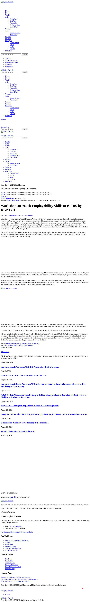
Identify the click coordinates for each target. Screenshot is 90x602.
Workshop (35, 344)
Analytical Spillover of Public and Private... (16, 577)
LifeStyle (8, 41)
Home (7, 11)
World (7, 15)
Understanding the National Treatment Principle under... (20, 579)
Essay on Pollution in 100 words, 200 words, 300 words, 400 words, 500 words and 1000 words (44, 414)
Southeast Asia (15, 25)
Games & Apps (15, 33)
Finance (8, 39)
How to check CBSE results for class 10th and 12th (24, 375)
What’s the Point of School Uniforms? (18, 431)
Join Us (8, 58)
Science (8, 37)
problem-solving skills (17, 344)
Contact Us (9, 66)
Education (8, 51)
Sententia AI (5, 127)
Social (12, 47)
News (7, 13)
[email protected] (16, 526)
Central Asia (14, 27)
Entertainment (14, 43)
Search (24, 54)
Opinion (8, 29)
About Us (8, 64)
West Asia (13, 23)
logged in (13, 497)
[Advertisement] (45, 254)
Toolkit (3, 119)
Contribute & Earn (11, 62)
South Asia (13, 19)
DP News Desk (8, 198)
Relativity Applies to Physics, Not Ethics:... (16, 581)
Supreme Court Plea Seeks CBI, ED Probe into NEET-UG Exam (30, 367)
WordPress (13, 35)
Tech (7, 31)
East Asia (13, 21)
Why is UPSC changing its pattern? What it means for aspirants (29, 406)
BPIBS (7, 344)
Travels (12, 49)
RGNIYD (28, 344)
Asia (6, 17)
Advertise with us (11, 60)
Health (12, 45)
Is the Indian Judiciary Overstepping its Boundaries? (25, 423)
